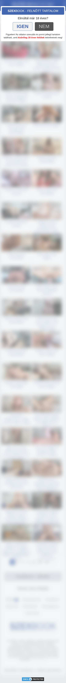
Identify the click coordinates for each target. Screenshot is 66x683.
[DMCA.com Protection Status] (33, 679)
